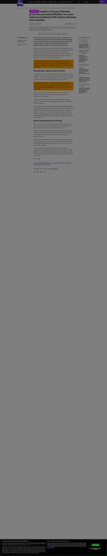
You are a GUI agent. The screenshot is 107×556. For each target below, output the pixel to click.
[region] (53, 547)
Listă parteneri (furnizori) (51, 548)
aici (8, 550)
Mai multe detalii (28, 544)
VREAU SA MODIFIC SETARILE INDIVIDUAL (95, 549)
